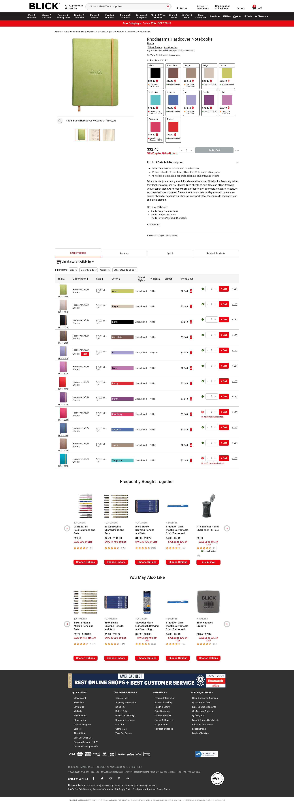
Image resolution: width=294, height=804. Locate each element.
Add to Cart (208, 562)
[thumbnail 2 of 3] (95, 135)
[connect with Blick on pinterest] (119, 780)
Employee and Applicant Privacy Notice (151, 789)
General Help (121, 698)
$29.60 (77, 538)
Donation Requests (125, 720)
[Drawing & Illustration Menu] (79, 20)
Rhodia (150, 43)
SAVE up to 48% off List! (147, 639)
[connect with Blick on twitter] (102, 780)
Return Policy (122, 711)
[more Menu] (201, 20)
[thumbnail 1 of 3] (82, 135)
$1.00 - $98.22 (143, 538)
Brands (213, 16)
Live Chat (119, 724)
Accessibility (107, 785)
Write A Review (155, 47)
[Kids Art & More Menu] (188, 20)
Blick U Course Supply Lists (205, 720)
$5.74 (200, 538)
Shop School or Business (205, 698)
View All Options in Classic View (165, 55)
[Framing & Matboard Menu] (125, 20)
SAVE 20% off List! (83, 542)
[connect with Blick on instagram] (110, 780)
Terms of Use (93, 785)
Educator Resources (202, 724)
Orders (241, 8)
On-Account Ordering (202, 711)
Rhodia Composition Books (164, 214)
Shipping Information (125, 702)
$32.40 (153, 149)
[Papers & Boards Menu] (95, 20)
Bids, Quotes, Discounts (204, 707)
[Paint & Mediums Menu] (33, 20)
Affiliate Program (82, 724)
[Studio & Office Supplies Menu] (158, 20)
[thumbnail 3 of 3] (109, 135)
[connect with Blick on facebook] (93, 780)
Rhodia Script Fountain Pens (164, 211)
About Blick (79, 733)
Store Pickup (80, 720)
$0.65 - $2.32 (204, 634)
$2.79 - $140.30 (113, 538)
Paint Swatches (162, 711)
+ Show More (153, 225)
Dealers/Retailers (200, 733)
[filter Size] (73, 270)
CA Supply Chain (123, 789)
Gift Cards (79, 707)
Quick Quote (198, 715)
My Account (80, 698)
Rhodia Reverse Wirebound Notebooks (169, 218)
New (228, 16)
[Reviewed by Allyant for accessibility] (217, 779)
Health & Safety (162, 707)
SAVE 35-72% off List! (146, 542)
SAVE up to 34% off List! (208, 543)
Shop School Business (222, 7)
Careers (78, 728)
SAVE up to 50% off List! (208, 639)
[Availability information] (203, 412)
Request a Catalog (164, 728)
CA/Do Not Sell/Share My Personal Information (90, 789)
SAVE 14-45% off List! (115, 542)
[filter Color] (89, 270)
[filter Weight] (105, 270)
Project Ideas (161, 724)
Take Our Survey (123, 733)
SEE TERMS (164, 23)
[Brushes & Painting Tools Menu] (63, 20)
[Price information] (191, 291)
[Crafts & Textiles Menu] (174, 20)
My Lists (78, 711)
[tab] (78, 252)
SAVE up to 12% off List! (177, 543)
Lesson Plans (199, 728)
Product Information (165, 698)
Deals (249, 16)
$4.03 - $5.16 (173, 538)
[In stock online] (203, 288)
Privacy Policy (76, 785)
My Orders (79, 702)
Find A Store (80, 715)
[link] (71, 8)
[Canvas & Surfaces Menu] (47, 20)
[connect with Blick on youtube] (128, 780)
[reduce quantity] (182, 150)
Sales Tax (120, 707)
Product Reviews (163, 715)
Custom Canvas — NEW (86, 742)
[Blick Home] (44, 6)
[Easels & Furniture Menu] (110, 20)
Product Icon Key (163, 702)
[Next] (227, 528)
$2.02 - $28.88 (143, 634)
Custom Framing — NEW (86, 746)
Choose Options (85, 562)
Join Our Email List (83, 737)
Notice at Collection (124, 785)
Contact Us (121, 728)
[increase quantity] (191, 150)
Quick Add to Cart (201, 702)
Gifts (238, 16)
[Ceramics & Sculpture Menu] (142, 20)
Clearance (263, 16)
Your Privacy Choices (145, 785)
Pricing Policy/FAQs (125, 715)
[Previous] (67, 528)
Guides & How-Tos (164, 720)
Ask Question (170, 47)
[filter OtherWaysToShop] (125, 270)
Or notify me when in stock (212, 417)
